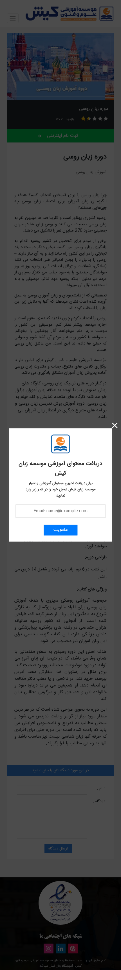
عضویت (60, 530)
